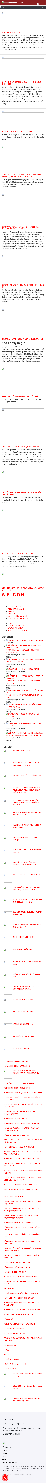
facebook (8, 1447)
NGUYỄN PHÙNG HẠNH (12, 1434)
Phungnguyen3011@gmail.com (15, 1424)
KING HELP (16, 1474)
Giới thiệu (4, 1453)
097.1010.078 (9, 1419)
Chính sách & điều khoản (9, 1462)
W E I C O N (13, 594)
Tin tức (4, 1456)
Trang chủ (5, 1450)
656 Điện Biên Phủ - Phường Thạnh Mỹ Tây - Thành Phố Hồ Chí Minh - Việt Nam (22, 1429)
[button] (3, 7)
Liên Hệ (4, 1459)
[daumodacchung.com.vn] (13, 2)
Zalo (6, 1443)
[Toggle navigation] (42, 3)
